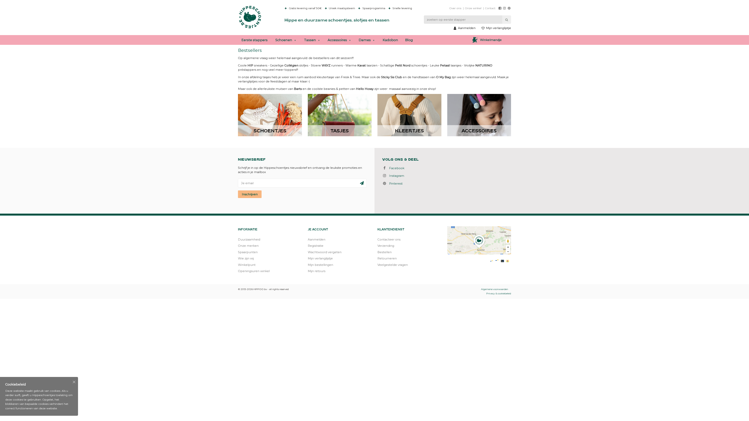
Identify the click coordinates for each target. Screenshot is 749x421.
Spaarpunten (248, 252)
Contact (490, 8)
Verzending (385, 246)
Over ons (455, 8)
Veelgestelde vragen (392, 265)
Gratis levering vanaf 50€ (305, 8)
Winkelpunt (247, 265)
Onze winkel (473, 8)
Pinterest (395, 183)
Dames (365, 40)
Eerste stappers (254, 40)
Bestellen (384, 252)
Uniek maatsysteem (341, 8)
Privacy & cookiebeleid (498, 293)
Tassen (310, 40)
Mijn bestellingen (320, 265)
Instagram (395, 176)
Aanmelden (316, 239)
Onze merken (248, 246)
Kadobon (390, 40)
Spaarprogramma (373, 8)
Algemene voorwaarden (494, 289)
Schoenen (283, 40)
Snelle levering (402, 8)
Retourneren (387, 258)
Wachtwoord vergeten (325, 252)
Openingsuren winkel (254, 271)
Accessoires (337, 40)
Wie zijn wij (246, 258)
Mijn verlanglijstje (320, 258)
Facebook (395, 168)
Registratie (315, 246)
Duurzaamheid (249, 239)
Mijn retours (316, 271)
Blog (409, 40)
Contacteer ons (388, 239)
